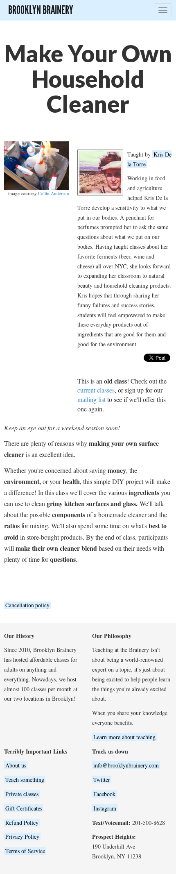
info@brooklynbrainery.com (126, 765)
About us (15, 765)
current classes (96, 390)
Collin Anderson (53, 193)
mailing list (91, 399)
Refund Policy (21, 822)
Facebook (104, 794)
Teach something (24, 779)
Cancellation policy (27, 605)
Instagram (104, 808)
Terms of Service (25, 851)
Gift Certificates (23, 808)
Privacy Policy (22, 836)
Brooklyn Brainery (40, 10)
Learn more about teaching (124, 737)
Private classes (21, 794)
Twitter (101, 779)
